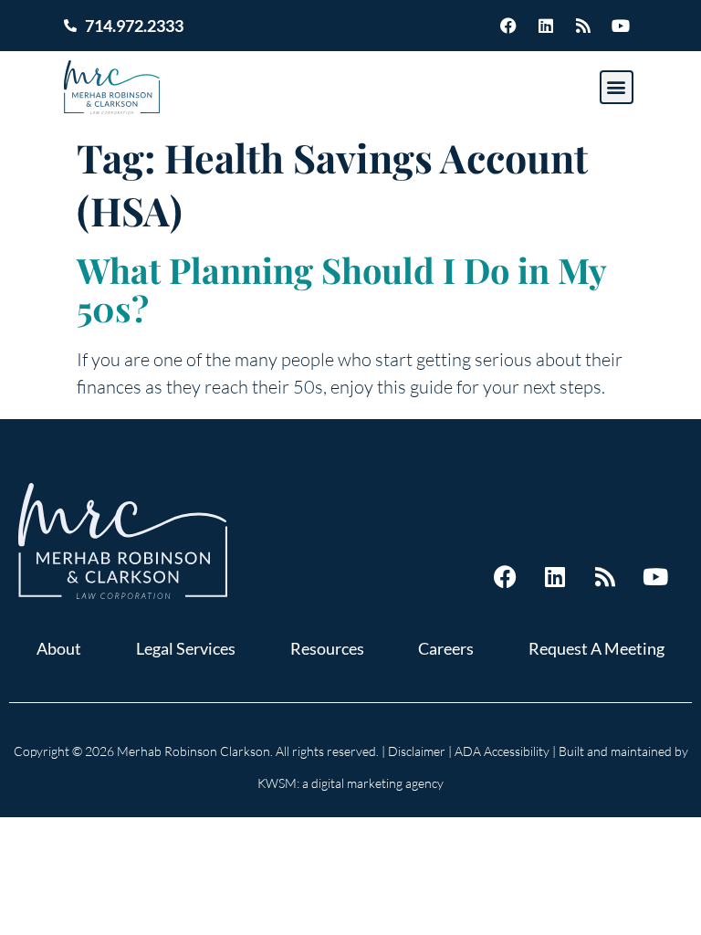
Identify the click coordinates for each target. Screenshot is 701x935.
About (59, 648)
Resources (327, 648)
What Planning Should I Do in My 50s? (341, 289)
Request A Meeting (596, 648)
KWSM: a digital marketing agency (350, 783)
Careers (446, 648)
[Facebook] (508, 25)
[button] (616, 87)
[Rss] (583, 25)
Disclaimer (416, 751)
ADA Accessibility (502, 751)
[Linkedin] (545, 25)
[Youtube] (620, 25)
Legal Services (185, 648)
